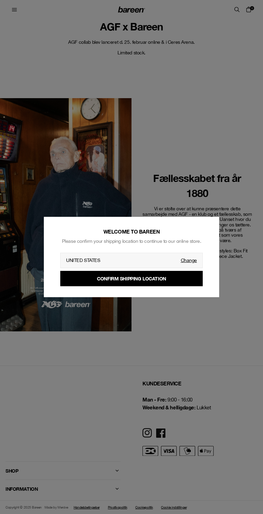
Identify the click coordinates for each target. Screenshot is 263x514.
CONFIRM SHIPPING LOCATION (131, 278)
